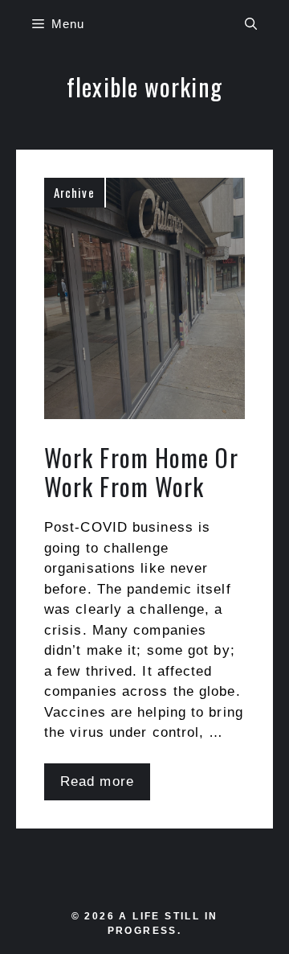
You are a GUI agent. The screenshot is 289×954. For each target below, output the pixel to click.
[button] (251, 24)
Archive (74, 192)
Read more (97, 781)
